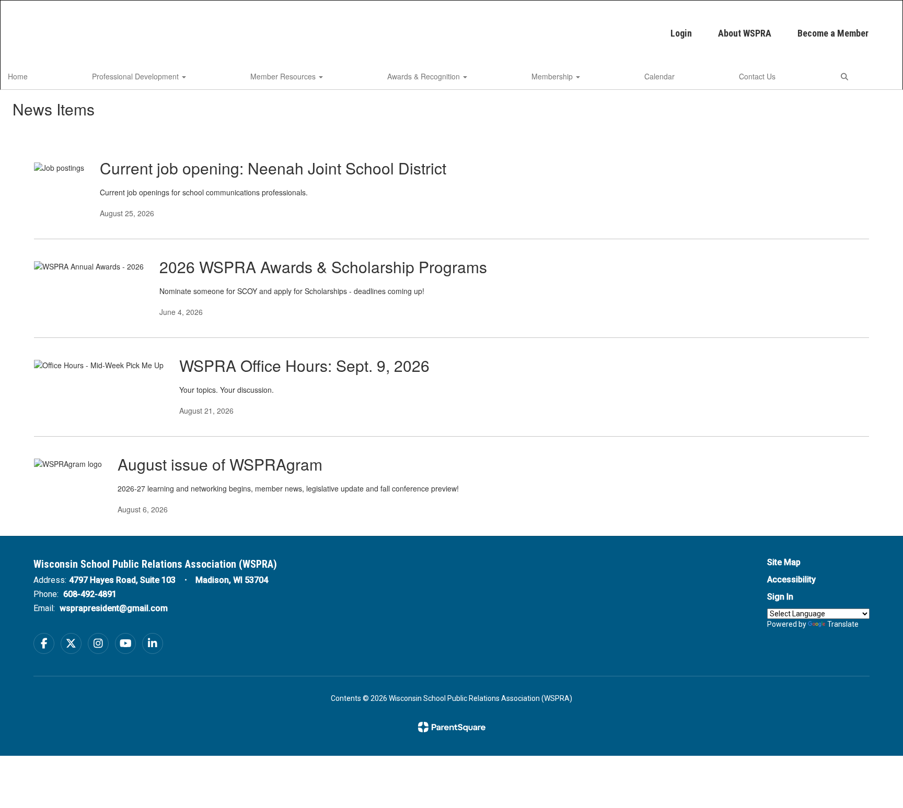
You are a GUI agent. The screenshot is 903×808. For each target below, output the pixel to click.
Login (681, 33)
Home (18, 76)
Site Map (784, 562)
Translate (843, 624)
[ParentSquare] (451, 727)
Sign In (780, 597)
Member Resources (284, 76)
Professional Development (136, 76)
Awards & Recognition (424, 76)
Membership (553, 76)
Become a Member (833, 33)
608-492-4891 (90, 594)
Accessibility (791, 579)
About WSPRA (744, 33)
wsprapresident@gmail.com (114, 608)
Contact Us (757, 76)
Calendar (659, 76)
